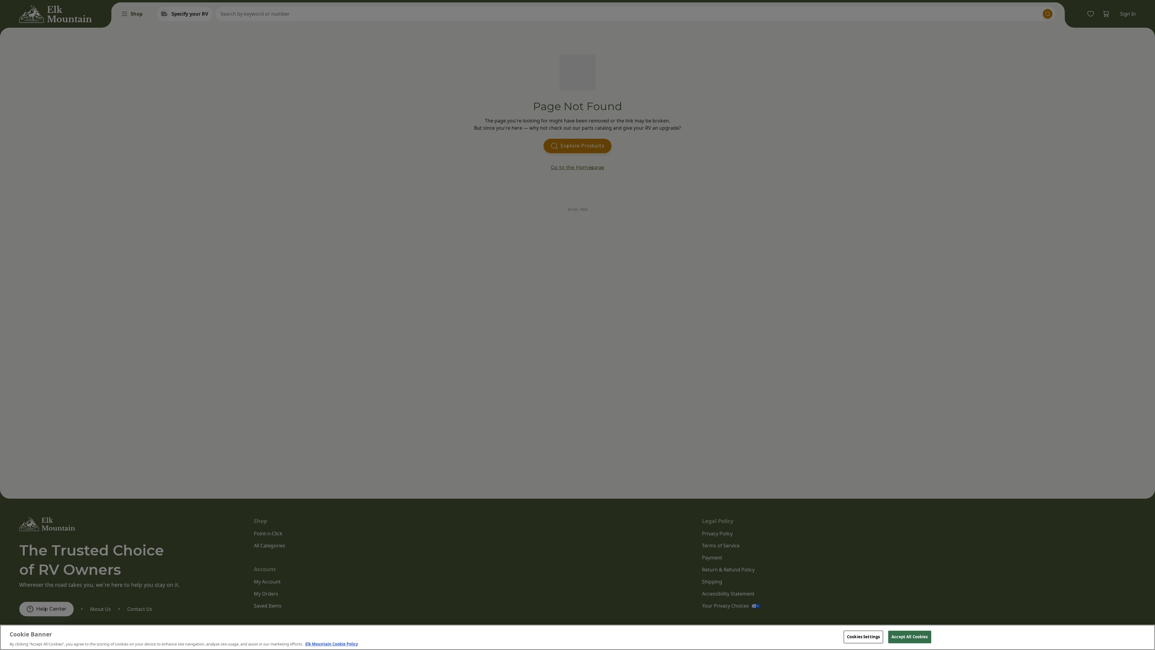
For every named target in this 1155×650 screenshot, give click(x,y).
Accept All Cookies (910, 636)
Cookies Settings (863, 636)
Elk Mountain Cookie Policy (331, 643)
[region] (577, 637)
